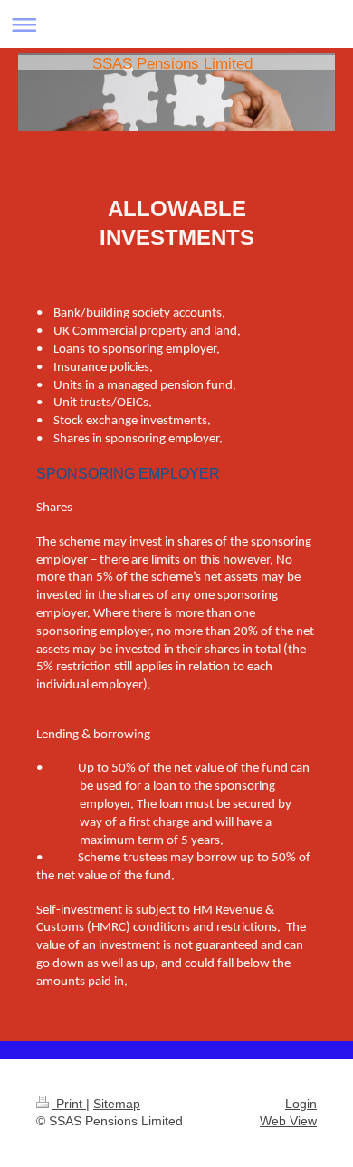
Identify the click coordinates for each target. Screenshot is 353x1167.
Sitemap (116, 1103)
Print (69, 1103)
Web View (288, 1121)
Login (301, 1103)
